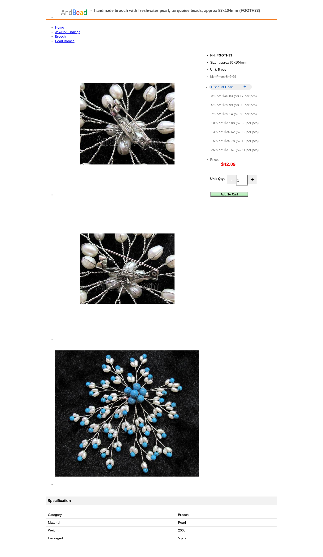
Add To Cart (229, 194)
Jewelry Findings (67, 32)
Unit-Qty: (217, 179)
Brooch (60, 36)
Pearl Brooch (64, 41)
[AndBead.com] (74, 12)
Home (59, 27)
